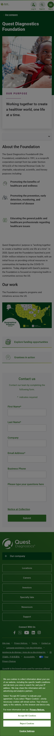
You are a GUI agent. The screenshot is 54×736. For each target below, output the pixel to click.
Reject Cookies (27, 723)
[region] (27, 703)
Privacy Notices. (37, 710)
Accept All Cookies (27, 716)
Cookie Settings (27, 731)
